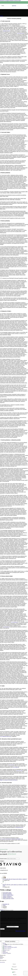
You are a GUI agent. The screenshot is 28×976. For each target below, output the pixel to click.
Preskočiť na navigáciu (5, 0)
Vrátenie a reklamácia (7, 896)
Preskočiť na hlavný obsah (15, 0)
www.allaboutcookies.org (5, 736)
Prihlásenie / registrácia (7, 953)
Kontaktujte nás (6, 904)
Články (4, 905)
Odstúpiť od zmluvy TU (8, 897)
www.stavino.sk (20, 33)
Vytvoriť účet (2, 962)
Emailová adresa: (3, 858)
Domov (1, 16)
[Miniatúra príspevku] (4, 877)
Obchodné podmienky (7, 893)
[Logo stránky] (14, 5)
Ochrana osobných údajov (8, 895)
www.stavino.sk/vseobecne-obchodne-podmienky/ (10, 838)
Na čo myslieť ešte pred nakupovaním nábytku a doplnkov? (15, 879)
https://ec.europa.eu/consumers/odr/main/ (8, 780)
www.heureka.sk (14, 622)
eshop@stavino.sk (6, 30)
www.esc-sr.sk (19, 770)
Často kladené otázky (7, 892)
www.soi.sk (11, 764)
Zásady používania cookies (8, 898)
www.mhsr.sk (16, 767)
